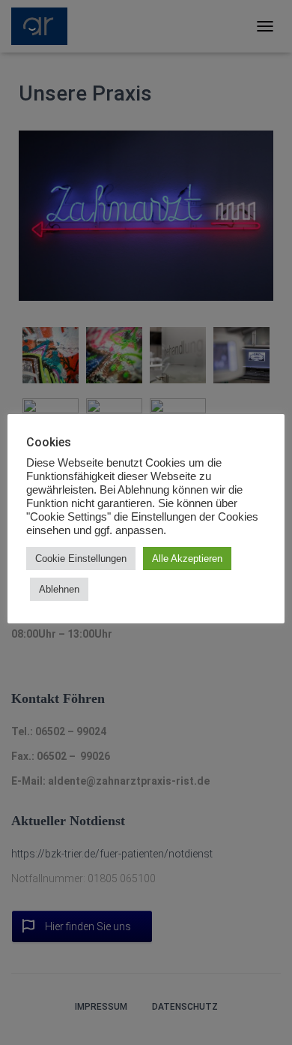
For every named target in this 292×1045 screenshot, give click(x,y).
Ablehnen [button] (59, 589)
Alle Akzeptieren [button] (187, 558)
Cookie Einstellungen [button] (81, 558)
